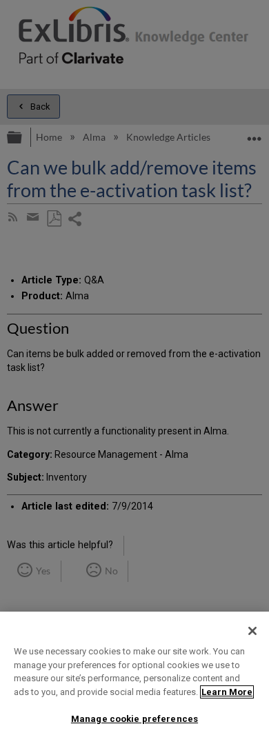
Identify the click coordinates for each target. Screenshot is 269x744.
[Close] (252, 631)
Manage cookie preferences (134, 719)
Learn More (226, 692)
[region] (134, 678)
